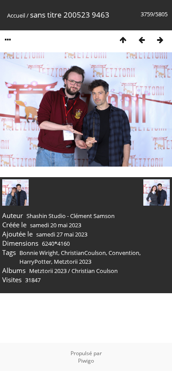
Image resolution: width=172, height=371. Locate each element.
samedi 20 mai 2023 (55, 225)
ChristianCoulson (83, 253)
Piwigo (86, 360)
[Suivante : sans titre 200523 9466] (160, 40)
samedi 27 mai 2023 (61, 234)
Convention (123, 253)
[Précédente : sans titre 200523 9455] (141, 40)
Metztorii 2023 (72, 262)
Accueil (16, 15)
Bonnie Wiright (38, 253)
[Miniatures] (123, 40)
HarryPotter (35, 262)
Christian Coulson (94, 271)
